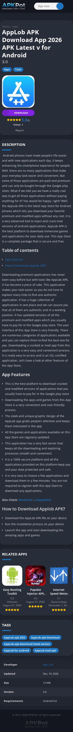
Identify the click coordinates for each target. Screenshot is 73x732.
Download (21, 112)
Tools (18, 69)
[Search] (59, 6)
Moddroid (25, 500)
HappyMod (43, 500)
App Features (14, 259)
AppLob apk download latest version (27, 644)
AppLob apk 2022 (14, 637)
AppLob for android (16, 650)
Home (6, 26)
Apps (15, 26)
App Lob (48, 664)
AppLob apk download (45, 637)
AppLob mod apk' (46, 650)
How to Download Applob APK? (26, 265)
